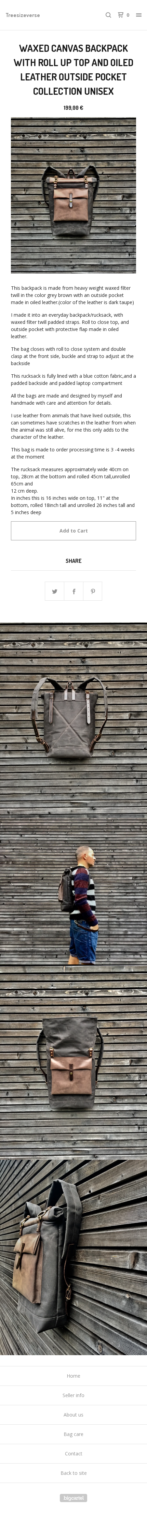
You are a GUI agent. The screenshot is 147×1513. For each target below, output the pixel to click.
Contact (73, 1453)
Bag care (73, 1434)
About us (73, 1414)
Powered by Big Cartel (73, 1498)
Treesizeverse (22, 15)
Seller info (73, 1395)
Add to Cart (73, 530)
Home (73, 1376)
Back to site (74, 1473)
